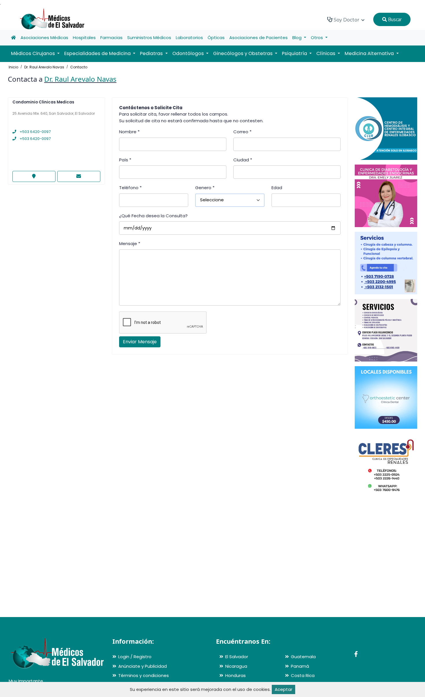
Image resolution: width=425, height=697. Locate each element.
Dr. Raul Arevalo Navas (44, 67)
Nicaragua (236, 666)
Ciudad (242, 160)
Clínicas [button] (326, 53)
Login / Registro (134, 657)
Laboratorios (189, 37)
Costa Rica (303, 675)
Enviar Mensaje (140, 341)
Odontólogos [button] (188, 53)
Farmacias (111, 37)
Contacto (78, 67)
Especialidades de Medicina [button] (98, 53)
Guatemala (303, 657)
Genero (205, 188)
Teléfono (130, 188)
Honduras (235, 675)
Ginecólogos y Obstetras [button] (243, 53)
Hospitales (84, 37)
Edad (276, 188)
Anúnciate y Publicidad (142, 666)
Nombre (129, 132)
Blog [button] (297, 37)
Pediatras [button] (152, 53)
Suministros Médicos (149, 37)
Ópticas (216, 37)
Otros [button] (317, 37)
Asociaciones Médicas (44, 37)
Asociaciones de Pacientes (258, 37)
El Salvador (236, 657)
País (125, 160)
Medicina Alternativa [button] (370, 53)
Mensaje (129, 243)
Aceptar (283, 689)
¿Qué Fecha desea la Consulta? (153, 216)
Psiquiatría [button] (295, 53)
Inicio (13, 67)
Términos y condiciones (143, 675)
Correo (242, 132)
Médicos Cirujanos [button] (33, 53)
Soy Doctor (346, 20)
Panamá (300, 666)
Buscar (394, 19)
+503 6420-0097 (35, 131)
